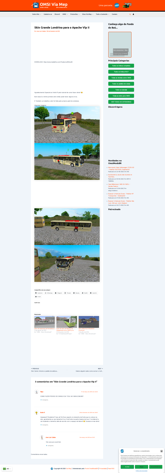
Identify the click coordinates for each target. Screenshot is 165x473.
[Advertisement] (67, 47)
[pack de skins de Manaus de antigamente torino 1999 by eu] (66, 322)
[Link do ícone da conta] (133, 14)
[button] (161, 451)
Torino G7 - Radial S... (120, 40)
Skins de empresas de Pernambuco (44, 328)
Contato (114, 14)
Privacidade (103, 468)
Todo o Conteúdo (101, 14)
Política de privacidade (141, 470)
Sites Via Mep (87, 14)
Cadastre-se (48, 14)
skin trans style (119, 52)
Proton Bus (74, 14)
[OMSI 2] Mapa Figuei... (122, 55)
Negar (141, 467)
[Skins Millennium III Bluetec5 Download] (89, 322)
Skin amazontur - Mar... (116, 50)
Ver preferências (156, 467)
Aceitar (127, 467)
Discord (57, 14)
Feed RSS (111, 468)
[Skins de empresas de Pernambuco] (44, 322)
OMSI (64, 14)
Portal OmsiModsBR (91, 468)
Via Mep (68, 468)
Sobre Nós (35, 14)
